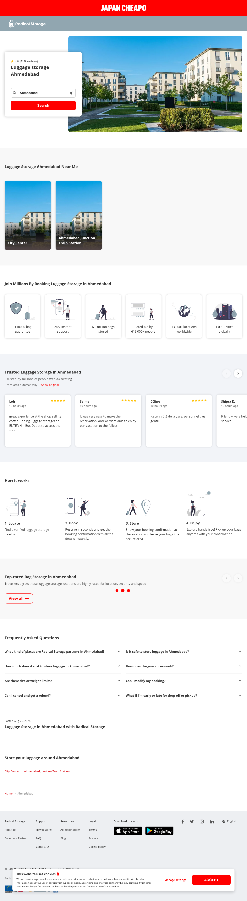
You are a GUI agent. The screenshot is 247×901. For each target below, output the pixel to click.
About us (10, 830)
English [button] (232, 821)
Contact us (43, 847)
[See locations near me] (71, 93)
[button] (238, 373)
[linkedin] (212, 821)
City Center (12, 771)
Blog (63, 838)
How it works (44, 830)
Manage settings (175, 880)
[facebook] (183, 821)
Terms (93, 830)
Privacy (93, 838)
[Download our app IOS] (128, 831)
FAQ (38, 838)
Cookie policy (97, 847)
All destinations (70, 830)
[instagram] (202, 821)
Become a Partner (16, 838)
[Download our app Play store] (159, 831)
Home (9, 793)
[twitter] (192, 821)
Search (43, 105)
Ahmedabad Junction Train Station (47, 771)
